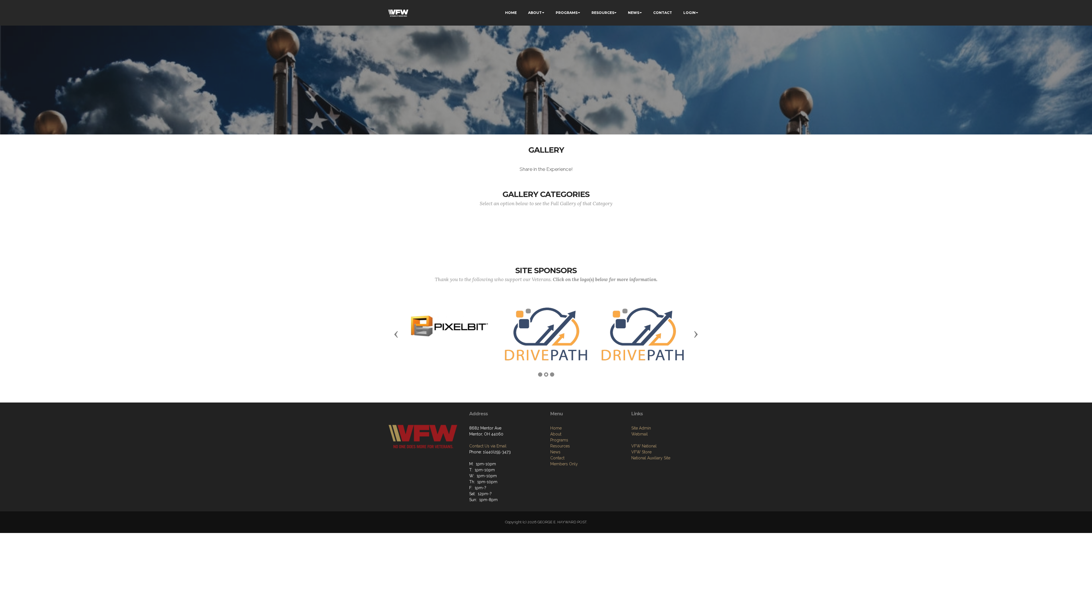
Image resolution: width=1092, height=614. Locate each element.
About (555, 434)
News (555, 452)
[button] (396, 334)
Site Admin (641, 428)
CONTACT (662, 13)
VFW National (644, 446)
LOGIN (689, 13)
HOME (511, 13)
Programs (559, 440)
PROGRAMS (567, 13)
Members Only (564, 464)
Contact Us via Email (487, 446)
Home (556, 428)
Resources (560, 446)
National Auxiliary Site (650, 458)
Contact (557, 458)
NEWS (633, 13)
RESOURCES (603, 13)
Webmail (639, 434)
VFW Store (641, 452)
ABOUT (535, 13)
